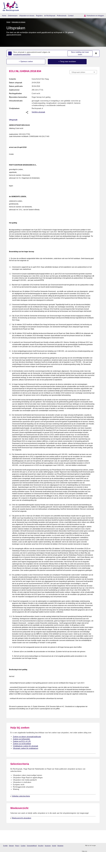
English (5, 845)
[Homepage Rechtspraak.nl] (9, 6)
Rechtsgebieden (15, 93)
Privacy (17, 845)
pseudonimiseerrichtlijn (21, 54)
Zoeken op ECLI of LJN (22, 741)
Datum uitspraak (15, 83)
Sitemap (11, 845)
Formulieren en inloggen (95, 15)
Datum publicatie (16, 86)
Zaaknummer (14, 90)
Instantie (12, 79)
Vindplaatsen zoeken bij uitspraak (25, 746)
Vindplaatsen (14, 108)
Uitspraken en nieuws (26, 15)
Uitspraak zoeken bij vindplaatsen (25, 748)
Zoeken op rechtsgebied (22, 744)
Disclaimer (60, 845)
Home (4, 15)
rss (98, 845)
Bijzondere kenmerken (18, 97)
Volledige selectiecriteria (21, 796)
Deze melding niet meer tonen (80, 53)
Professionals (61, 15)
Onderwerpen (13, 15)
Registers (39, 15)
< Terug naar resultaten (67, 61)
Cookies (23, 845)
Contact (70, 15)
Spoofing (40, 845)
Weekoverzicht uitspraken (21, 818)
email (101, 845)
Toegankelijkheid (32, 845)
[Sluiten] (96, 53)
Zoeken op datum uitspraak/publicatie (27, 737)
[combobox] (83, 72)
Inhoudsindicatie (15, 101)
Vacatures (48, 845)
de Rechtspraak (49, 15)
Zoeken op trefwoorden (21, 739)
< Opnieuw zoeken (26, 61)
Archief (54, 845)
